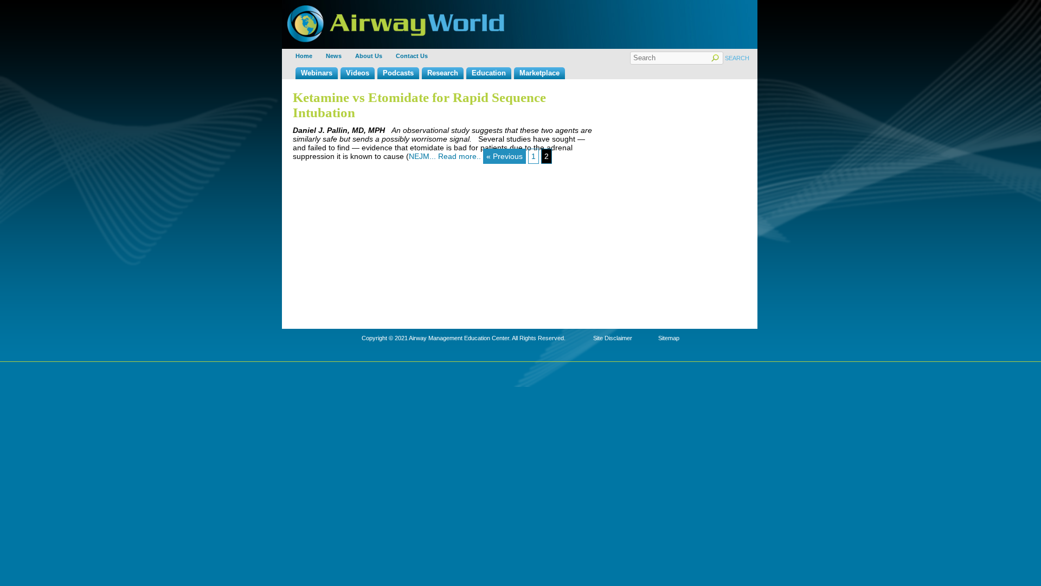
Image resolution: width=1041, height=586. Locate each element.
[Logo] (395, 9)
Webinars (316, 73)
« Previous (504, 156)
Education (489, 73)
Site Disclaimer (612, 338)
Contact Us (412, 56)
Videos (357, 73)
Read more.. (459, 156)
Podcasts (398, 73)
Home (303, 56)
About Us (368, 56)
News (334, 56)
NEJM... (423, 156)
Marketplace (539, 73)
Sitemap (668, 338)
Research (442, 73)
